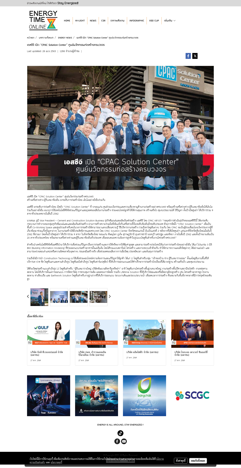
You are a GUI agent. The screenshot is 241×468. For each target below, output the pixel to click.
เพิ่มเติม (168, 20)
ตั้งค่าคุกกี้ (180, 460)
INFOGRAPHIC (137, 20)
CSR (103, 20)
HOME (67, 20)
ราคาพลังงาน (117, 20)
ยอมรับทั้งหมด (198, 460)
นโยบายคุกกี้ (56, 462)
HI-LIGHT (80, 20)
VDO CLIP (154, 20)
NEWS (93, 20)
